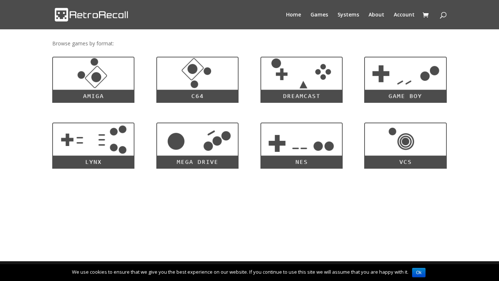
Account (404, 15)
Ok (419, 272)
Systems (348, 15)
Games (319, 15)
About (376, 15)
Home (293, 15)
